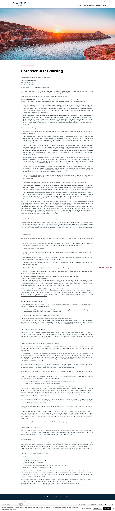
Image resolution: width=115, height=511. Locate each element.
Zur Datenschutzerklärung (9, 509)
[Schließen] (113, 508)
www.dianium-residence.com (57, 96)
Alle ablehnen (97, 508)
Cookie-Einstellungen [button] (86, 508)
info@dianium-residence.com (45, 481)
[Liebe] (104, 1)
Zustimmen (107, 508)
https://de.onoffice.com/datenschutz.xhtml (34, 296)
